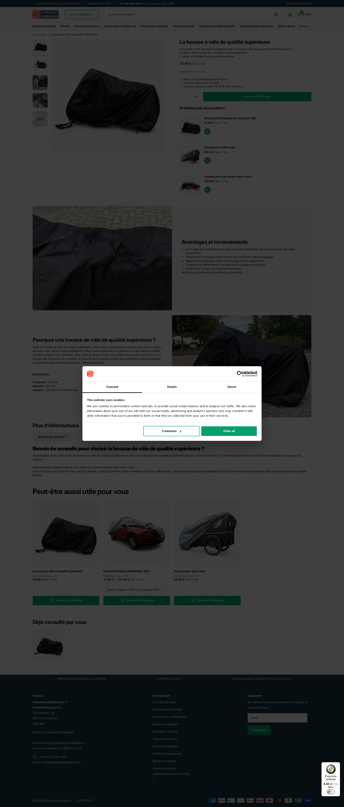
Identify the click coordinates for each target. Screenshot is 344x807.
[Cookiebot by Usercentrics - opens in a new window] (239, 374)
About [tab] (231, 387)
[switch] (331, 791)
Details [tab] (172, 387)
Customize (169, 431)
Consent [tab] (112, 387)
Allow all (229, 431)
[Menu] (337, 764)
